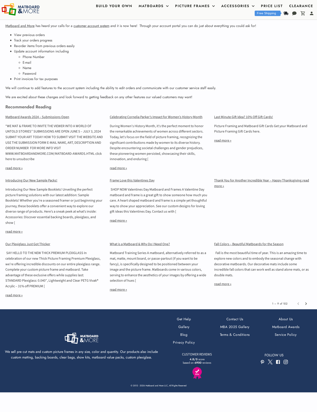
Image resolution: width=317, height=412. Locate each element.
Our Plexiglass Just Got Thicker (27, 244)
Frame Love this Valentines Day (132, 180)
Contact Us (234, 319)
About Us (286, 319)
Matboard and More (20, 25)
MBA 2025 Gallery (235, 326)
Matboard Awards (285, 326)
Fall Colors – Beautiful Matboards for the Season (249, 244)
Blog (183, 334)
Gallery (183, 326)
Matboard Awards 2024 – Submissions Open (37, 117)
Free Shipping (266, 13)
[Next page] (306, 304)
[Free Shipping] (286, 13)
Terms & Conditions (235, 334)
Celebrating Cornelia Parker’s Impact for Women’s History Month (156, 117)
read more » (14, 168)
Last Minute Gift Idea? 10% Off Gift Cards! (243, 117)
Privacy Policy (184, 342)
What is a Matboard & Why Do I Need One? (140, 244)
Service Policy (286, 334)
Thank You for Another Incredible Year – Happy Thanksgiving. (258, 180)
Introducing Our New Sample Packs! (31, 180)
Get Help (184, 319)
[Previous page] (298, 304)
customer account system (91, 25)
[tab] (115, 6)
